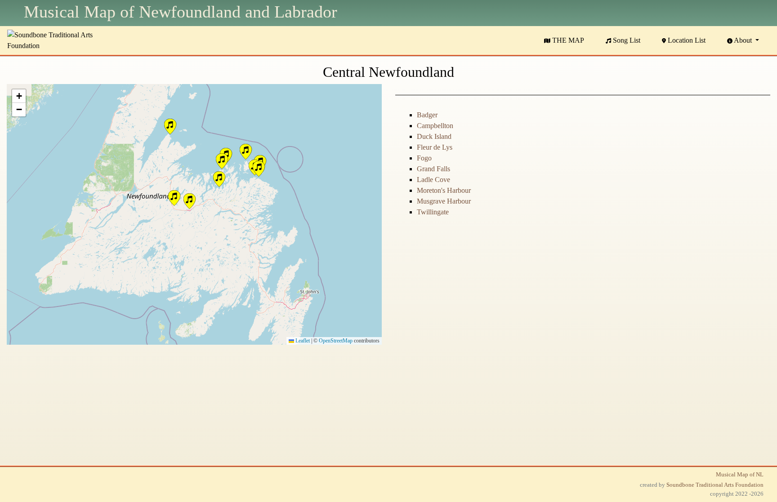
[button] (245, 153)
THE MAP (567, 40)
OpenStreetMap (336, 341)
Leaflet (302, 341)
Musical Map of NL (740, 474)
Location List (686, 40)
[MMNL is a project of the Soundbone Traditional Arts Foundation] (50, 39)
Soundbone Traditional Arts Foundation (715, 485)
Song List (625, 40)
